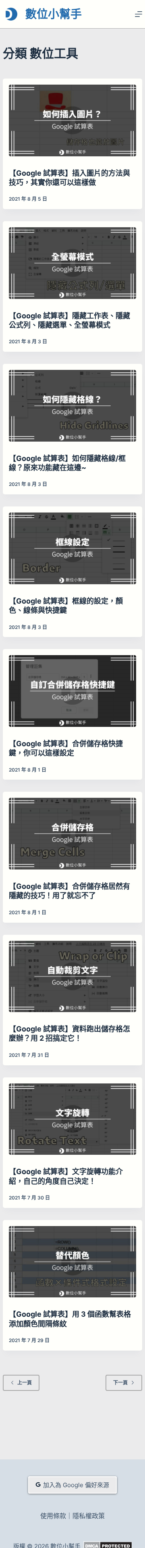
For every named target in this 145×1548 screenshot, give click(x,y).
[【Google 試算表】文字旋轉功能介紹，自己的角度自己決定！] (72, 1119)
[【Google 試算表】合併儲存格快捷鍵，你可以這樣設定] (72, 691)
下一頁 (120, 1383)
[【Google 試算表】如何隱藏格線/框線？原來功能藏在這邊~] (72, 406)
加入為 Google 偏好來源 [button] (76, 1485)
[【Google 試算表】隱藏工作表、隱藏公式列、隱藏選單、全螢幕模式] (72, 263)
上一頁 (24, 1383)
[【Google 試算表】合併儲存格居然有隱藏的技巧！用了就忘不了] (72, 833)
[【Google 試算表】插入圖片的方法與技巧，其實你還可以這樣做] (72, 120)
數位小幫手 (53, 14)
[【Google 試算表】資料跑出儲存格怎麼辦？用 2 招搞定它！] (72, 977)
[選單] (138, 14)
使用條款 (53, 1516)
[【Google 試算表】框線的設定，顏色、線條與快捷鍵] (72, 548)
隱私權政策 (88, 1516)
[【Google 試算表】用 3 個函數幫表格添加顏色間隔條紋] (72, 1262)
